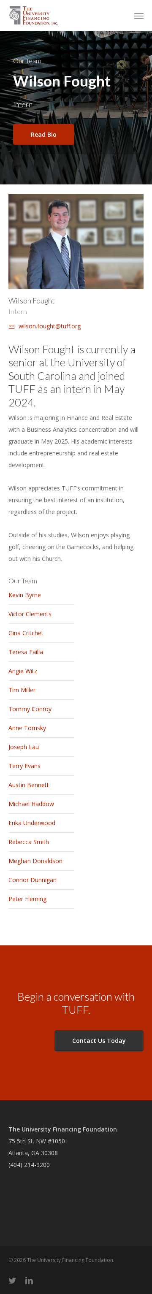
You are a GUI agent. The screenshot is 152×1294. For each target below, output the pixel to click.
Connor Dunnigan (32, 880)
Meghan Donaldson (35, 861)
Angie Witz (22, 671)
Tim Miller (21, 690)
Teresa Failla (25, 652)
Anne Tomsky (27, 728)
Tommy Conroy (30, 709)
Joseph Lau (23, 747)
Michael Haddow (31, 804)
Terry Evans (24, 766)
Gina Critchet (25, 633)
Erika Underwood (31, 823)
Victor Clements (30, 614)
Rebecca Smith (28, 842)
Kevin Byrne (24, 595)
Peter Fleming (27, 899)
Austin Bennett (28, 785)
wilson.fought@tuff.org (50, 326)
